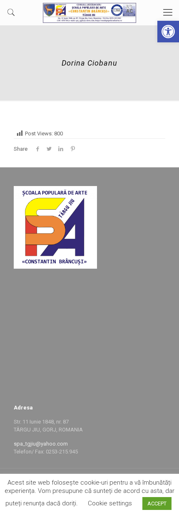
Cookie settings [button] (110, 503)
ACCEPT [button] (157, 503)
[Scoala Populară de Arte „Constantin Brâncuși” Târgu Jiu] (89, 12)
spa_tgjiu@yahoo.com (41, 444)
